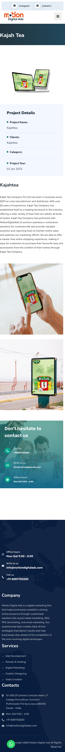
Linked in (46, 6)
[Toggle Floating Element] (11, 744)
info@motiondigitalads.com (24, 567)
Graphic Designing (16, 673)
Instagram (24, 6)
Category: (16, 152)
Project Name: (19, 122)
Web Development (16, 656)
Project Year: (18, 163)
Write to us (12, 563)
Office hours (13, 552)
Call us (10, 574)
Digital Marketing (15, 667)
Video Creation (14, 679)
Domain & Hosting (16, 661)
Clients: (14, 137)
